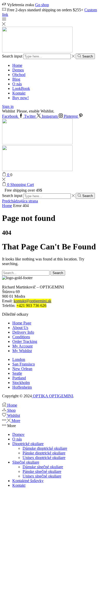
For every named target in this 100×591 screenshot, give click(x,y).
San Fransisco (23, 364)
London (18, 359)
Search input (12, 56)
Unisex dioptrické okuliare (44, 457)
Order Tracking (24, 341)
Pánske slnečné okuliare (42, 471)
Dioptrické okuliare (28, 444)
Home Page (21, 323)
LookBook (21, 88)
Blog (16, 79)
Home (17, 65)
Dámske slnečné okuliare (43, 467)
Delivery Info (23, 332)
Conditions (21, 337)
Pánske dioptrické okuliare (44, 453)
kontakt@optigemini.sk (32, 301)
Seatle (17, 373)
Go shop (42, 5)
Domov (18, 434)
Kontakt (18, 93)
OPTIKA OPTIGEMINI (52, 396)
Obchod (18, 74)
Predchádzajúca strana (20, 201)
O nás (17, 84)
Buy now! (20, 98)
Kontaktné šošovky (28, 481)
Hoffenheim (22, 387)
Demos (18, 70)
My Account (22, 346)
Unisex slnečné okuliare (42, 476)
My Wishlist (22, 351)
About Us (20, 327)
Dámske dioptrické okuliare (45, 448)
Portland (19, 378)
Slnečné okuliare (25, 462)
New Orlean (22, 369)
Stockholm (21, 382)
